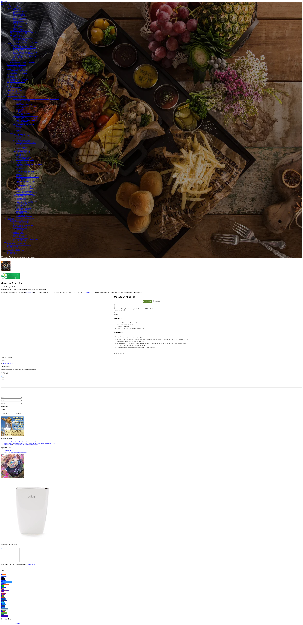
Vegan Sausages (20, 229)
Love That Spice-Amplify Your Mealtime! (20, 31)
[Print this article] (7, 362)
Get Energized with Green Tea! (18, 59)
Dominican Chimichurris (19, 223)
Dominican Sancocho (18, 233)
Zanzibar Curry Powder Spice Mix (22, 29)
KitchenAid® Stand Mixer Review (15, 250)
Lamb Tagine (19, 144)
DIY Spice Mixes (14, 9)
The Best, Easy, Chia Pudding (20, 41)
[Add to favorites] (1, 565)
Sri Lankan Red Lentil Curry (23, 208)
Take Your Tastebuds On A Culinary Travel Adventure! (24, 32)
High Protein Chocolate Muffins (15, 66)
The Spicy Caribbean (12, 219)
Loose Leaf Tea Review (13, 252)
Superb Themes (31, 564)
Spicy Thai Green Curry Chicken (15, 69)
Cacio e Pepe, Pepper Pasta (23, 113)
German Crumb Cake (21, 117)
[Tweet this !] (2, 362)
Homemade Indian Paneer (22, 209)
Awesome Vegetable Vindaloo (23, 196)
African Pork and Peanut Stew (24, 153)
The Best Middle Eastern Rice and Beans (26, 192)
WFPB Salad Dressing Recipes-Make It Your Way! (26, 42)
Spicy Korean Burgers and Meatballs (16, 82)
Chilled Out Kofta (20, 175)
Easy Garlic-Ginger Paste (19, 18)
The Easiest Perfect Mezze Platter (24, 194)
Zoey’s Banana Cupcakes (13, 93)
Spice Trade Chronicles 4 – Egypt (21, 134)
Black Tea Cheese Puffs (22, 154)
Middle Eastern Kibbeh (22, 185)
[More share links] (12, 362)
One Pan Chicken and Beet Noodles (25, 187)
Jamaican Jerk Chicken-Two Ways (15, 67)
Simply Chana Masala (21, 211)
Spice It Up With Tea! (15, 60)
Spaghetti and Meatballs (16, 87)
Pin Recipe (157, 301)
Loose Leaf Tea (7, 363)
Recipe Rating (4, 372)
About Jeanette (7, 450)
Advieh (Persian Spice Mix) (20, 11)
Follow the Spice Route (10, 94)
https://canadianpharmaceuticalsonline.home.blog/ (16, 443)
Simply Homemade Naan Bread (24, 216)
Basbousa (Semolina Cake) (23, 135)
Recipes (6, 63)
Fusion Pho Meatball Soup (16, 83)
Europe (12, 97)
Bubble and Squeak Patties (23, 100)
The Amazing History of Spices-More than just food (26, 55)
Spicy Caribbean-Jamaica (16, 232)
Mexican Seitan (20, 230)
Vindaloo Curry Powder (22, 199)
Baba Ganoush (20, 168)
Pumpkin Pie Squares (18, 36)
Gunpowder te (29, 292)
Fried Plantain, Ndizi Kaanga (23, 157)
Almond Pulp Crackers (19, 39)
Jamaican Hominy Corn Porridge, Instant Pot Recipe (26, 239)
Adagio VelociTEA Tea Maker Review (16, 243)
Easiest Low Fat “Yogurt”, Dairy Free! (23, 38)
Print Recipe (148, 301)
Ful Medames (19, 137)
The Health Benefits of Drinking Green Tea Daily (22, 62)
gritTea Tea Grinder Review (14, 248)
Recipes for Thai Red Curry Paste (18, 73)
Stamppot (18, 130)
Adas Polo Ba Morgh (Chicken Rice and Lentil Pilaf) (29, 164)
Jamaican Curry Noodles (19, 236)
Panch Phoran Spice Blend (20, 23)
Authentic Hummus (21, 167)
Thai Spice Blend (17, 26)
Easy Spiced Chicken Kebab (23, 178)
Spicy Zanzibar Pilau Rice (22, 158)
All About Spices (14, 45)
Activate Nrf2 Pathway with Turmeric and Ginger (25, 441)
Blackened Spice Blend (19, 14)
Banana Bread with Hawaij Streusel (19, 79)
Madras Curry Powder (18, 21)
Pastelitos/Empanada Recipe (20, 226)
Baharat (15, 12)
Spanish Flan (19, 110)
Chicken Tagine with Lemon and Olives (26, 143)
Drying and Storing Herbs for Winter (22, 49)
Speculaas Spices (17, 25)
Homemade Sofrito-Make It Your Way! (23, 225)
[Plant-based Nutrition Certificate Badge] (10, 279)
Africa (11, 133)
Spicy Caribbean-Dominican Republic (19, 221)
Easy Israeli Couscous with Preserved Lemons (27, 177)
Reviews (6, 242)
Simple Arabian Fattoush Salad (24, 191)
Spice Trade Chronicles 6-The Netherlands (23, 124)
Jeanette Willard (8, 441)
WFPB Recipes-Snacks (16, 35)
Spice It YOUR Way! (6, 4)
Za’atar (15, 28)
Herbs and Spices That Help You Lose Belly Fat (25, 52)
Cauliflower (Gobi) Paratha (23, 204)
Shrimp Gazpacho (20, 109)
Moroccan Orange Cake (22, 147)
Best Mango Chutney (21, 198)
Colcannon (19, 103)
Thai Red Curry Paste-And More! (15, 72)
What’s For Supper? (12, 92)
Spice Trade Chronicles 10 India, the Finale (24, 195)
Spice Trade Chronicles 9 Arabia (21, 162)
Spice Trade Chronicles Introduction (16, 96)
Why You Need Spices (19, 58)
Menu (2, 2)
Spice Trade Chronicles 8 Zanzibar (22, 151)
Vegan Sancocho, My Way (20, 228)
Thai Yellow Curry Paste (13, 75)
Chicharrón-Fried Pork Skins (20, 222)
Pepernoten (19, 126)
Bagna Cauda (19, 114)
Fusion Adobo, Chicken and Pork (24, 205)
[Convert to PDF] (8, 362)
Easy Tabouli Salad (21, 179)
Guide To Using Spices (19, 50)
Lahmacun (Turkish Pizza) (23, 184)
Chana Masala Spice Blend (20, 15)
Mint (13, 363)
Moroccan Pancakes (21, 148)
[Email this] (9, 362)
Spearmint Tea (88, 292)
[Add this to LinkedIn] (3, 362)
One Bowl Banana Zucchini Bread (18, 80)
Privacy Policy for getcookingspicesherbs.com (15, 452)
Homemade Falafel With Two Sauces (25, 181)
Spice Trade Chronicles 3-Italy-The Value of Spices (26, 111)
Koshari (18, 138)
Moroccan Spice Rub (18, 22)
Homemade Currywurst (22, 121)
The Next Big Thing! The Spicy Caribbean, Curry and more (19, 218)
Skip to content (4, 1)
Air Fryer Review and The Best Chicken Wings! (19, 245)
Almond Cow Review (12, 246)
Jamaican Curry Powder (22, 238)
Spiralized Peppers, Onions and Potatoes (17, 89)
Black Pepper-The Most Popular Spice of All (24, 48)
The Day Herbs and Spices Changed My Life (24, 56)
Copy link (17, 623)
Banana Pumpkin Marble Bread (15, 77)
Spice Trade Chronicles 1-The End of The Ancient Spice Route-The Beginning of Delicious (36, 99)
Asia (11, 161)
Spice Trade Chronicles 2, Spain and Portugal (24, 106)
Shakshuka (19, 189)
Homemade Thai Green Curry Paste (19, 70)
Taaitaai (18, 131)
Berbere (18, 174)
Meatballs (9, 86)
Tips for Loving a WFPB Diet (14, 8)
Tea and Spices (10, 43)
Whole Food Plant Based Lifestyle (12, 6)
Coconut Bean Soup (21, 155)
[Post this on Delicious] (11, 362)
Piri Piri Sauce (20, 107)
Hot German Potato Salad (22, 123)
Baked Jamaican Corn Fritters (20, 235)
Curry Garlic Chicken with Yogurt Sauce (26, 201)
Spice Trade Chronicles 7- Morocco (22, 140)
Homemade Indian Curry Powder (24, 202)
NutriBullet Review (12, 253)
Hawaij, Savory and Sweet (20, 19)
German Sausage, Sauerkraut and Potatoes (26, 120)
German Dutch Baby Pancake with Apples (27, 118)
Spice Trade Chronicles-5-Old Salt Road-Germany (25, 116)
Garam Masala (20, 206)
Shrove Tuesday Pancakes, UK (24, 104)
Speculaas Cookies (21, 127)
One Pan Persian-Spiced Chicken (24, 188)
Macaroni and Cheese (12, 84)
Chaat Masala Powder (18, 16)
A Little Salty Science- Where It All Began (23, 46)
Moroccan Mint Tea (21, 145)
